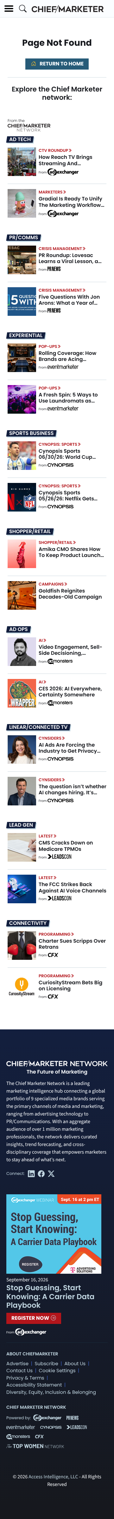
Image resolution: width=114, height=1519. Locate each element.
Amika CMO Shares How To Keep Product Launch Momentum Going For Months (69, 558)
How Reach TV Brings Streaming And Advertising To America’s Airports (71, 166)
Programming (55, 934)
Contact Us (19, 1370)
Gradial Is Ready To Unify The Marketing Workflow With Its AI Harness (70, 204)
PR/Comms (23, 237)
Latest (46, 836)
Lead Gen (21, 825)
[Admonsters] (60, 661)
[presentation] (22, 162)
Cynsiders (50, 738)
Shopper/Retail (30, 531)
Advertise (17, 1363)
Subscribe (46, 1363)
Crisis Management (60, 249)
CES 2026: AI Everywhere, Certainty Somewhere (70, 691)
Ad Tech (20, 139)
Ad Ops (18, 629)
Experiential (25, 335)
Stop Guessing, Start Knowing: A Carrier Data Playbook (50, 1297)
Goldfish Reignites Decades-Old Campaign (70, 593)
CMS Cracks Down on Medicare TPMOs (66, 845)
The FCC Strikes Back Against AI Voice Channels (72, 887)
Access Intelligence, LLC (53, 1477)
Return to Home (61, 63)
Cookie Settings (57, 1370)
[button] (9, 8)
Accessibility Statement (34, 1385)
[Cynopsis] (60, 465)
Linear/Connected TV (38, 727)
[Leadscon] (59, 857)
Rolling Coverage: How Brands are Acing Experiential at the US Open (67, 362)
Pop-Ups (48, 346)
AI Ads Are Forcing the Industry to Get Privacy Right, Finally (68, 751)
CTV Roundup (53, 150)
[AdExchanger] (63, 171)
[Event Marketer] (63, 367)
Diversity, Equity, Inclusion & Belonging (51, 1392)
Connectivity (28, 923)
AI (41, 640)
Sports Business (31, 433)
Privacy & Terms (25, 1378)
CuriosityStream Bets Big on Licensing (70, 985)
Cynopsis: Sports (58, 444)
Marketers (51, 192)
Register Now (30, 1318)
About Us (75, 1363)
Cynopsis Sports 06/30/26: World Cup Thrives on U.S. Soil (65, 457)
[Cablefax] (53, 955)
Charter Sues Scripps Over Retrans (72, 944)
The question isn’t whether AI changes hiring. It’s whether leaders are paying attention (72, 796)
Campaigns (51, 584)
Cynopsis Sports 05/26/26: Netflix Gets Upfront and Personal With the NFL (72, 502)
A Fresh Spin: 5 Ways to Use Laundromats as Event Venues (68, 400)
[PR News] (54, 269)
